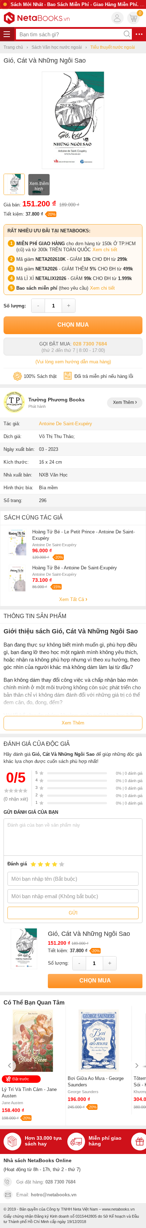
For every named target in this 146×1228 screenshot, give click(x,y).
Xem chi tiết (104, 249)
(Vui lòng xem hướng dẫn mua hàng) (73, 361)
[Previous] (10, 1065)
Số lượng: (15, 306)
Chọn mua (73, 325)
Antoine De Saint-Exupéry (65, 423)
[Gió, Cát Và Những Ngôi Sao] (73, 167)
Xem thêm (124, 402)
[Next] (136, 1065)
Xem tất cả (72, 599)
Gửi (73, 913)
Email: (46, 1194)
